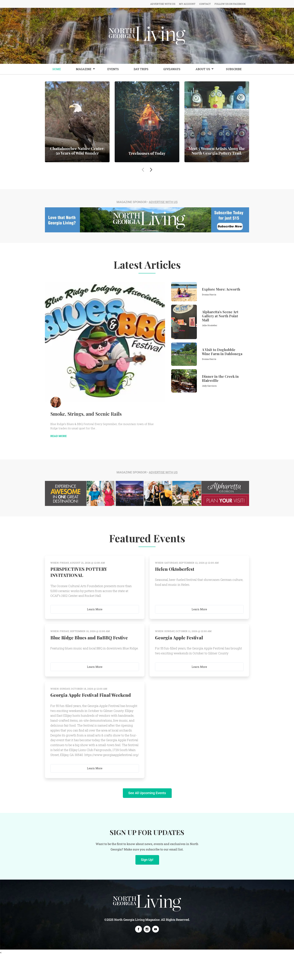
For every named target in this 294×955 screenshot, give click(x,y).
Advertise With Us (162, 4)
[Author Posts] (55, 402)
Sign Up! (147, 860)
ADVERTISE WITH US (163, 202)
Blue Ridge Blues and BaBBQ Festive (89, 638)
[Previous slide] (143, 170)
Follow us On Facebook (230, 4)
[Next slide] (151, 170)
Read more (77, 123)
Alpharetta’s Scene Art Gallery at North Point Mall (220, 315)
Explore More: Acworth (221, 289)
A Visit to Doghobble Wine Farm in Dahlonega (222, 351)
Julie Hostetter (209, 325)
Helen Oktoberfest (174, 569)
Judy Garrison (209, 385)
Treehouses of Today (147, 153)
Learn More (94, 609)
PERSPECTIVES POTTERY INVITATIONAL (78, 572)
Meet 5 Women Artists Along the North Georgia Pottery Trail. (217, 151)
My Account (187, 4)
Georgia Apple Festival (179, 638)
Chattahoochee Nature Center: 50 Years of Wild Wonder (77, 151)
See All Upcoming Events (147, 793)
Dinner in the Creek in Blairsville (220, 378)
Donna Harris (209, 294)
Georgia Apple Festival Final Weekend (90, 695)
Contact (205, 4)
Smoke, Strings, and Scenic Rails (86, 414)
